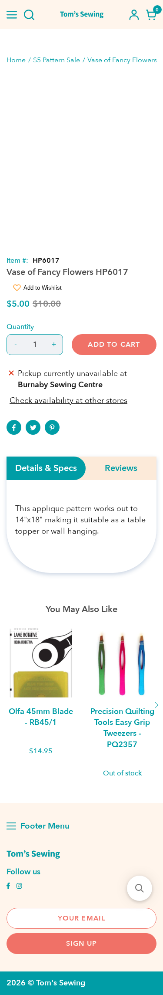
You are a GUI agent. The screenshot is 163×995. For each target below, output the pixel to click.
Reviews (121, 468)
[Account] (134, 15)
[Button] (29, 15)
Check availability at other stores (68, 400)
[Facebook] (14, 427)
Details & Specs (46, 468)
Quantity (20, 327)
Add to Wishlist (42, 287)
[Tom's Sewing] (81, 14)
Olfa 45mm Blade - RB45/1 (41, 717)
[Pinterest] (52, 427)
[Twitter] (33, 427)
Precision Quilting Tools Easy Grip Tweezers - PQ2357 (122, 728)
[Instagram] (19, 887)
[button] (139, 888)
